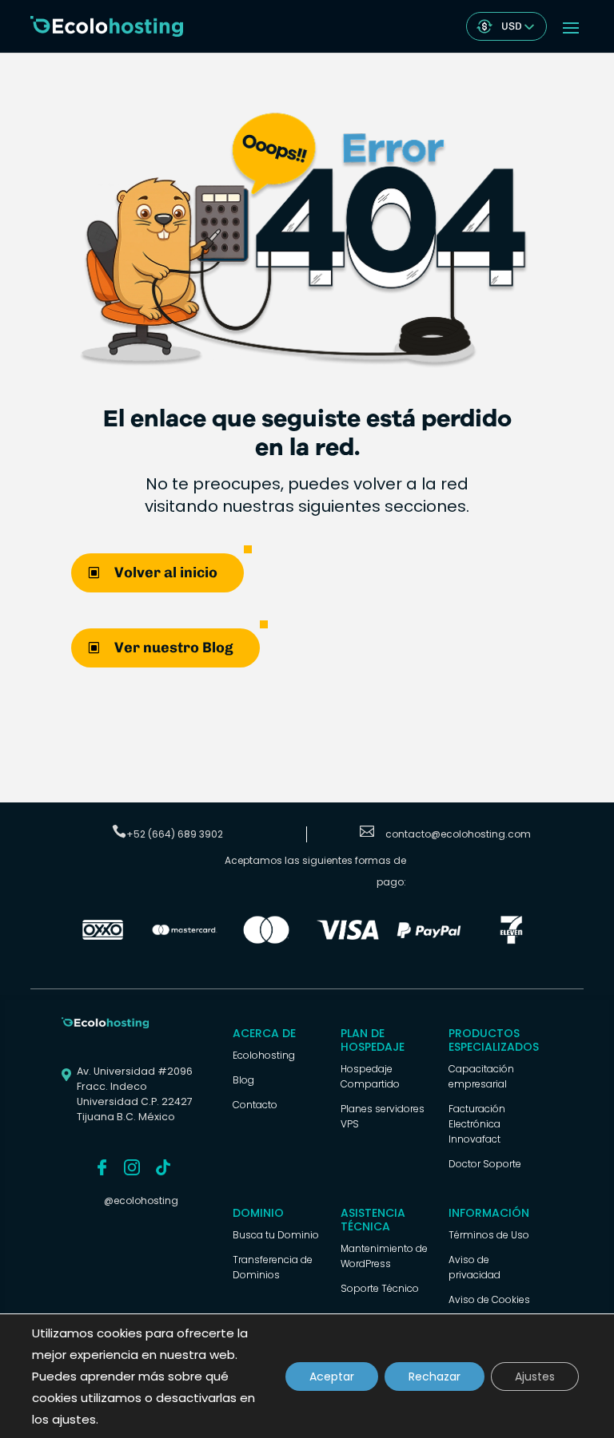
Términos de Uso (489, 1235)
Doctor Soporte (485, 1164)
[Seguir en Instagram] (132, 1167)
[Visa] (347, 940)
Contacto (255, 1104)
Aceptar (331, 1377)
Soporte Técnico (380, 1288)
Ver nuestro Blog (173, 647)
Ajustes (535, 1377)
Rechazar (434, 1377)
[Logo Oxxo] (102, 940)
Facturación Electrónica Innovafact (477, 1124)
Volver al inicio (165, 572)
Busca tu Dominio (276, 1235)
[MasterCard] (184, 940)
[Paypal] (429, 940)
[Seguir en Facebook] (102, 1167)
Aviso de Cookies (489, 1299)
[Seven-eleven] (510, 940)
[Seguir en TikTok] (163, 1167)
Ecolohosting (264, 1055)
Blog (243, 1080)
